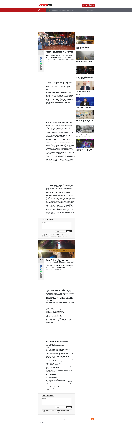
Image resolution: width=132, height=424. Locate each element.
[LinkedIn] (41, 61)
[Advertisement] (66, 21)
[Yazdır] (41, 67)
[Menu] (83, 5)
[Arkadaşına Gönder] (41, 65)
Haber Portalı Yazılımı (43, 422)
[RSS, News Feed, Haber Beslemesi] (92, 419)
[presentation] (42, 10)
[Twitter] (41, 59)
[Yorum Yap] (41, 69)
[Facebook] (41, 58)
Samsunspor (58, 5)
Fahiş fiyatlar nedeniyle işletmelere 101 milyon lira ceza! (62, 10)
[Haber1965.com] (45, 5)
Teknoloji (77, 5)
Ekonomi (72, 5)
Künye (64, 419)
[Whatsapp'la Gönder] (41, 63)
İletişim (67, 419)
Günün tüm (90, 10)
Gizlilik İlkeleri (72, 419)
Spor (63, 5)
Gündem (67, 5)
